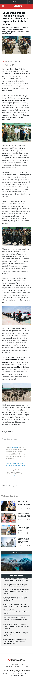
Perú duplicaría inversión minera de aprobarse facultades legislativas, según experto (16, 619)
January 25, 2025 (13, 475)
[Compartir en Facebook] (28, 508)
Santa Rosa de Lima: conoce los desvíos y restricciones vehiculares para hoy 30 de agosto (16, 591)
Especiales (23, 2)
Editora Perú (8, 670)
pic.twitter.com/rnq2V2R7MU (15, 465)
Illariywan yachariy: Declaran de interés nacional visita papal (24, 515)
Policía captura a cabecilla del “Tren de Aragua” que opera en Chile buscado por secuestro (15, 598)
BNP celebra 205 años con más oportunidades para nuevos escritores (24, 504)
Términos (26, 670)
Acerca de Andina (17, 670)
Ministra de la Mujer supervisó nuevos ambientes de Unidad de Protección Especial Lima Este (15, 641)
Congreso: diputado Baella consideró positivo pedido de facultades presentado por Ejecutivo (16, 626)
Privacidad (17, 672)
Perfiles (15, 2)
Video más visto (16, 552)
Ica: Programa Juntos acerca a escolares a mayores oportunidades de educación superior (16, 633)
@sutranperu (13, 447)
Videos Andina (9, 496)
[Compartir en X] (29, 508)
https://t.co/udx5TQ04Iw (15, 463)
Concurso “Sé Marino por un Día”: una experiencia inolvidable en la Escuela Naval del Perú (16, 611)
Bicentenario (7, 2)
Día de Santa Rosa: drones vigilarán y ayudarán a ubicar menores (23, 540)
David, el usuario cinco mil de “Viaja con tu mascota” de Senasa (24, 528)
